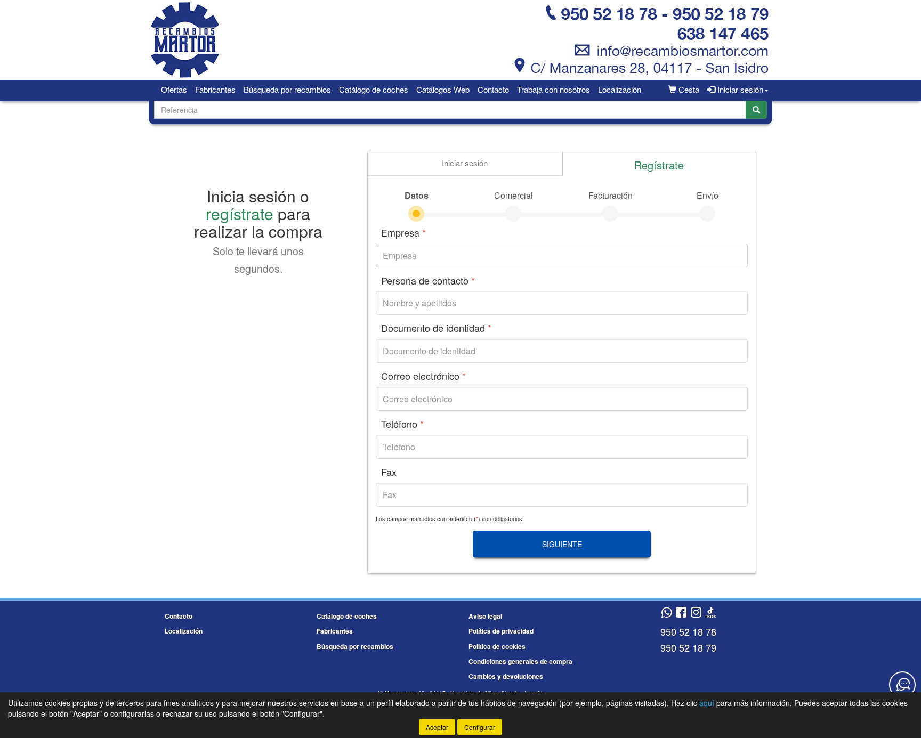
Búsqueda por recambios (287, 89)
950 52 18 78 (688, 631)
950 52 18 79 (688, 647)
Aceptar (437, 727)
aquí (706, 703)
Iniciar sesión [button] (739, 89)
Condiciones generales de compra (520, 661)
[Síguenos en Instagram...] (696, 613)
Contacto (493, 89)
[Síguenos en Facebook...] (681, 613)
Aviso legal (485, 616)
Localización (619, 89)
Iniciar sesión (465, 162)
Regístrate (659, 165)
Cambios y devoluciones (505, 676)
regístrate (239, 213)
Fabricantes (215, 89)
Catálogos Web (443, 89)
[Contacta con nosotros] (902, 684)
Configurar (479, 727)
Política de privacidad (501, 631)
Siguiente (562, 544)
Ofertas (174, 89)
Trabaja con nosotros (553, 89)
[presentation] (465, 163)
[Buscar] (756, 110)
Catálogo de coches (373, 89)
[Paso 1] (416, 214)
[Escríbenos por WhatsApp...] (666, 613)
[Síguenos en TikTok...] (710, 613)
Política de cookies (497, 646)
